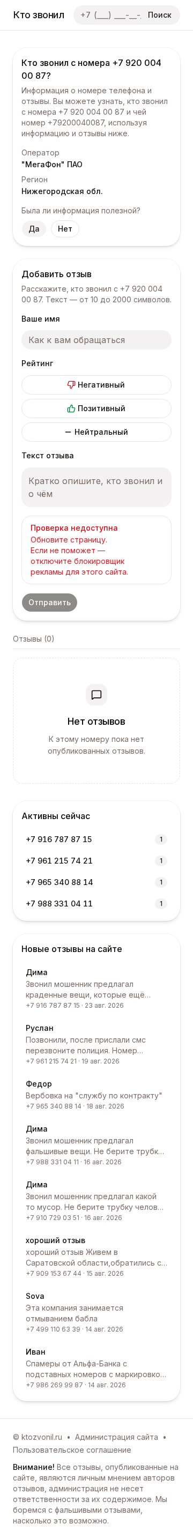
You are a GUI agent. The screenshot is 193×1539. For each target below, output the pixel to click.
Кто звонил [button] (38, 14)
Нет (65, 228)
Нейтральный (101, 431)
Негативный (101, 384)
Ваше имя (40, 318)
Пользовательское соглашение (72, 1449)
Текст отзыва (47, 455)
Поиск (160, 14)
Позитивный (101, 408)
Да (34, 228)
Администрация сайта (116, 1436)
